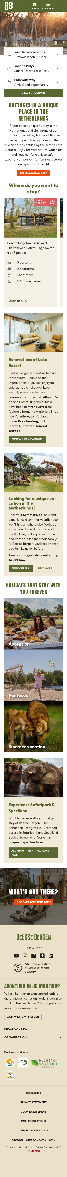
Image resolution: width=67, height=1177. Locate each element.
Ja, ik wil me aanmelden (23, 1016)
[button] (61, 6)
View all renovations (27, 439)
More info (16, 301)
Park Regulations (33, 1121)
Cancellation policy (33, 1130)
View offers (20, 568)
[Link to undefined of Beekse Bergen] (16, 956)
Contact (30, 972)
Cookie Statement (33, 1111)
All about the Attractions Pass (30, 853)
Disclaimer (33, 1093)
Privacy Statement (33, 1102)
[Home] (8, 5)
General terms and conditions (33, 1139)
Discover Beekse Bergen (33, 902)
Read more (45, 568)
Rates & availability (33, 173)
